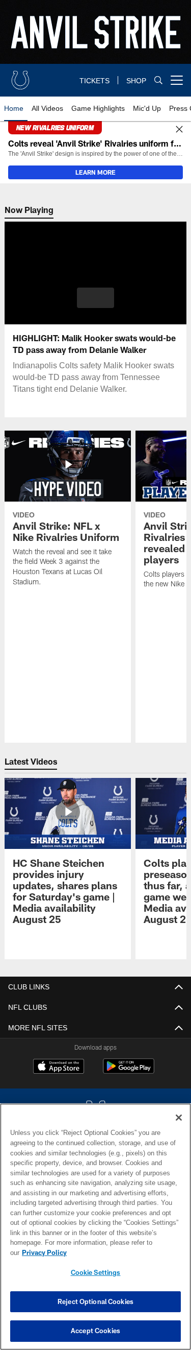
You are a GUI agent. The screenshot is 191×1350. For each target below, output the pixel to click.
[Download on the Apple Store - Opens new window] (58, 1067)
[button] (95, 298)
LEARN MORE (95, 172)
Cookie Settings (96, 1272)
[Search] (158, 80)
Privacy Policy (122, 1252)
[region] (95, 1232)
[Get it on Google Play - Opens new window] (129, 1071)
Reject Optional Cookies (95, 1301)
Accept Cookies (95, 1331)
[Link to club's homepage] (20, 76)
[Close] (179, 130)
